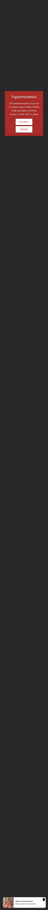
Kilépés (24, 129)
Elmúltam (24, 121)
